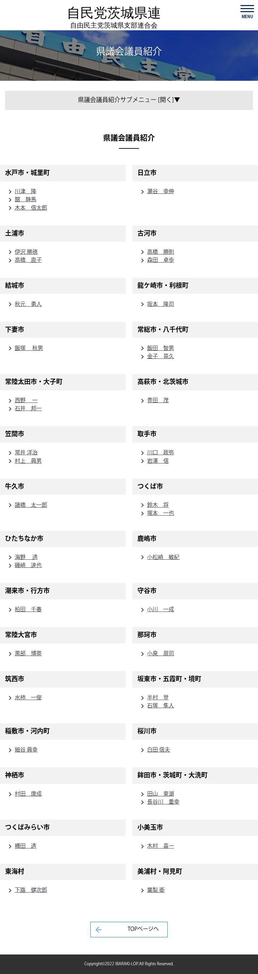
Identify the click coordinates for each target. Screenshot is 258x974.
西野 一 (22, 401)
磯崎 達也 (24, 565)
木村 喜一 (156, 846)
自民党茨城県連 (114, 17)
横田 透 (21, 846)
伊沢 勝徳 (22, 252)
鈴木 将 (153, 505)
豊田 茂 (153, 401)
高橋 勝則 (156, 252)
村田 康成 (24, 794)
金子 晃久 (156, 356)
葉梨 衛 (151, 890)
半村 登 (153, 698)
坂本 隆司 (156, 304)
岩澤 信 (153, 461)
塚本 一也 (156, 513)
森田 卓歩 (156, 260)
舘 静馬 (21, 200)
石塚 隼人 (156, 706)
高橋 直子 (24, 260)
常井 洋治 (22, 453)
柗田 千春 (24, 610)
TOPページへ (143, 929)
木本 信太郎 (26, 208)
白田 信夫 (154, 750)
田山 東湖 (156, 794)
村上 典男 (24, 461)
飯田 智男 (156, 348)
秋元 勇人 (24, 304)
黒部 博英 (24, 654)
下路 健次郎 (26, 890)
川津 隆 (21, 192)
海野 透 (22, 557)
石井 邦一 (24, 409)
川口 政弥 (156, 453)
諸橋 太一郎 (26, 505)
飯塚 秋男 (24, 348)
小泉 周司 (156, 654)
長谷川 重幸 (158, 802)
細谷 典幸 (22, 750)
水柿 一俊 (24, 698)
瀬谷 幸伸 (156, 192)
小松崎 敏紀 (158, 557)
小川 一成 (156, 610)
